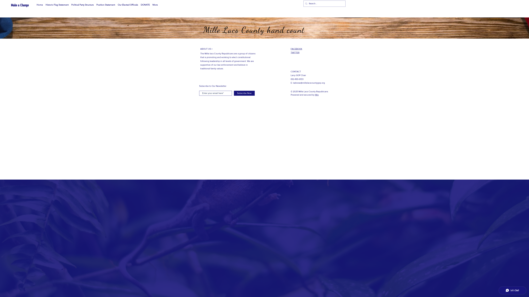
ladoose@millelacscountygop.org (309, 83)
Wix (317, 95)
